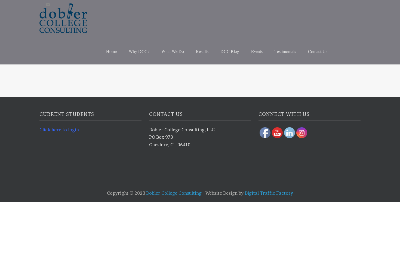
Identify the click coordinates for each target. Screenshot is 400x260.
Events (257, 51)
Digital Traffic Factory (269, 193)
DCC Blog (229, 51)
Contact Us (317, 51)
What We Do (172, 51)
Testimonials (285, 51)
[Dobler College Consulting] (73, 18)
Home (111, 51)
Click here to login (59, 129)
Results (202, 51)
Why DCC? (139, 51)
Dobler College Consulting (174, 193)
